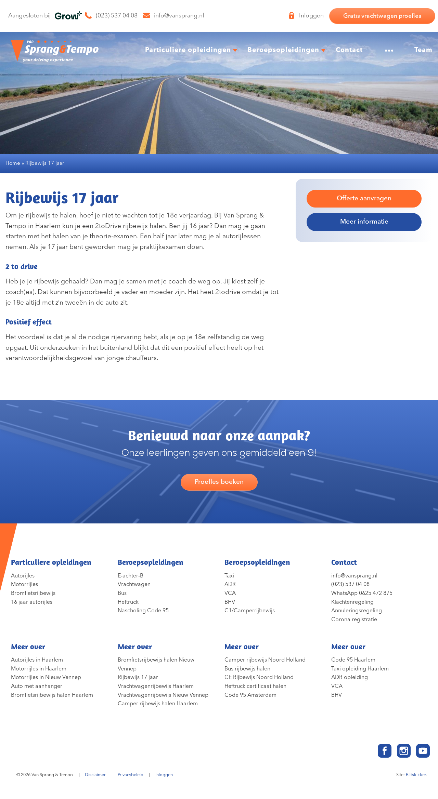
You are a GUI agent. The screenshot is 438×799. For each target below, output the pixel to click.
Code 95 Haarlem (353, 660)
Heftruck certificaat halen (255, 686)
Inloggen (164, 774)
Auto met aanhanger (36, 686)
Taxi (229, 576)
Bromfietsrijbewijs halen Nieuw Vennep (156, 664)
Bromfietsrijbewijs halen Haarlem (52, 695)
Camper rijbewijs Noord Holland (265, 660)
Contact (349, 50)
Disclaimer (95, 774)
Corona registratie (354, 619)
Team (423, 50)
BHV (229, 602)
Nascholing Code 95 (143, 610)
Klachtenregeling (352, 602)
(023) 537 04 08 (350, 584)
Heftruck (128, 602)
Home (12, 163)
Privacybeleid (130, 774)
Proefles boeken (219, 482)
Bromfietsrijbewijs (33, 593)
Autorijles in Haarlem (37, 660)
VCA (230, 593)
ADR (230, 584)
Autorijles (23, 576)
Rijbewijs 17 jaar (138, 677)
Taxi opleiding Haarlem (360, 669)
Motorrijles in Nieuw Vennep (46, 677)
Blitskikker (416, 774)
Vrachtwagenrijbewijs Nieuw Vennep (163, 695)
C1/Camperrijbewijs (249, 610)
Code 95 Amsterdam (250, 695)
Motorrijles (24, 584)
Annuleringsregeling (356, 610)
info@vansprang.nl (354, 576)
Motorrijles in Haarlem (38, 669)
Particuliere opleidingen (188, 50)
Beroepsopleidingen (283, 50)
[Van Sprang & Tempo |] (55, 50)
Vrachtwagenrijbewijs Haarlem (156, 686)
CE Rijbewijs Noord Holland (259, 677)
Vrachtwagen (134, 584)
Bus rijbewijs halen (247, 669)
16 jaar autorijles (31, 602)
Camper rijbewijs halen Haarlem (158, 703)
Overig (386, 50)
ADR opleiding (349, 677)
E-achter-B (130, 576)
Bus (122, 593)
